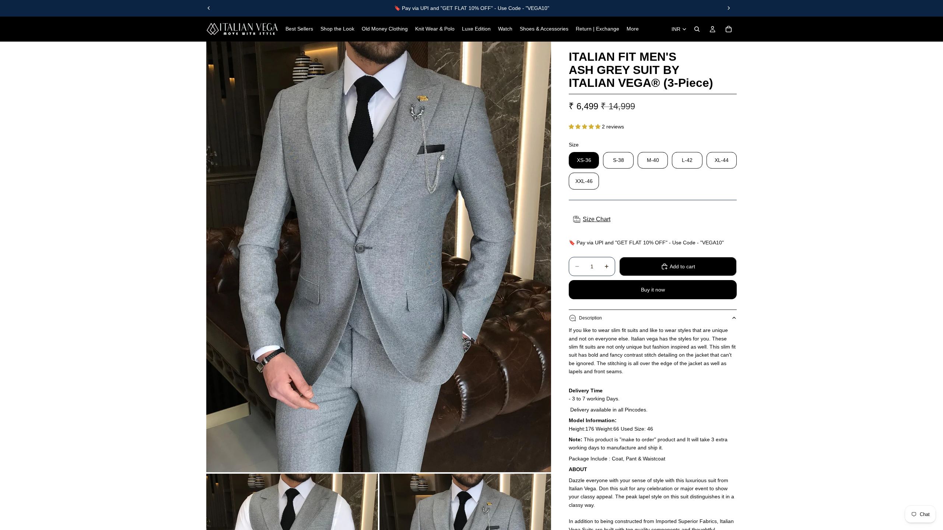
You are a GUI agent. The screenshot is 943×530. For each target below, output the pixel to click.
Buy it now (653, 290)
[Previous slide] (209, 8)
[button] (585, 127)
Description (590, 318)
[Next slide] (729, 8)
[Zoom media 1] (378, 257)
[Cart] (729, 29)
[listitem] (632, 29)
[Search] (697, 29)
